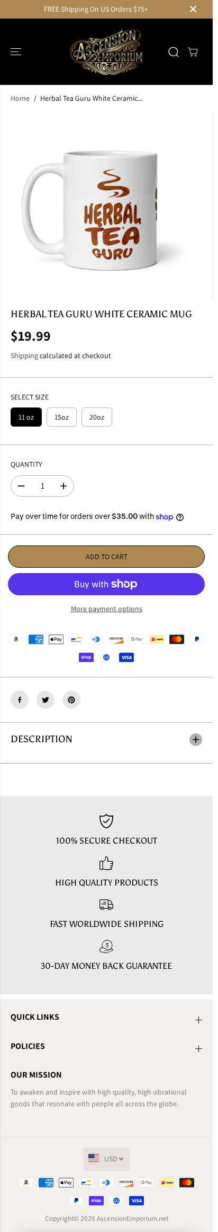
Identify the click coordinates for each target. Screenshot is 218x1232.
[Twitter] (45, 700)
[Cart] (192, 52)
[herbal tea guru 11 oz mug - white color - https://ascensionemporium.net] (98, 205)
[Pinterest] (71, 700)
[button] (17, 52)
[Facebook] (20, 700)
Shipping (24, 355)
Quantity (26, 464)
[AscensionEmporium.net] (106, 52)
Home (20, 98)
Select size (30, 397)
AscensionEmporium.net (132, 1218)
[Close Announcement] (193, 9)
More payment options (106, 608)
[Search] (173, 52)
